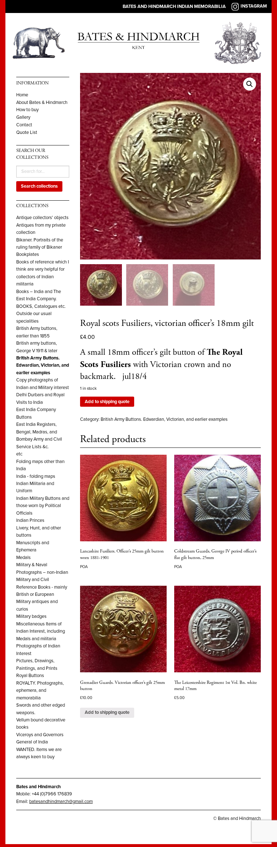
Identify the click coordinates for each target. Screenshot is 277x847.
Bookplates (27, 254)
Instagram (254, 6)
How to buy (27, 110)
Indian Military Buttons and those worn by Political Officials (42, 505)
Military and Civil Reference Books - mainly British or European (41, 587)
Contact (24, 125)
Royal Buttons (30, 675)
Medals (23, 557)
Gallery (23, 117)
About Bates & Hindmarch (41, 102)
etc (19, 454)
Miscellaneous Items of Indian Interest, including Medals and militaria (40, 631)
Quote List (26, 132)
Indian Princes (30, 520)
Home (22, 95)
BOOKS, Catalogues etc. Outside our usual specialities (41, 314)
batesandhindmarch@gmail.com (61, 801)
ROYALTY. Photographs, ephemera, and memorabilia (40, 690)
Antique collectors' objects (42, 218)
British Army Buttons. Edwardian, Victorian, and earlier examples (42, 365)
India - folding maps (35, 476)
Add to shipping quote (107, 402)
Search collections (39, 186)
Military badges (31, 616)
